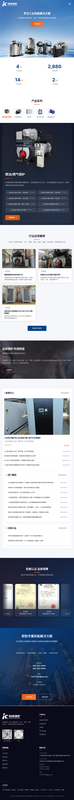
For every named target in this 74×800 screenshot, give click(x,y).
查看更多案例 (37, 328)
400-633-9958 (39, 666)
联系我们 (5, 767)
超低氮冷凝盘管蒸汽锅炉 (54, 204)
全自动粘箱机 (6, 790)
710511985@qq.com (39, 677)
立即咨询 (37, 24)
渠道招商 (5, 764)
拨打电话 (45, 697)
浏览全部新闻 (65, 393)
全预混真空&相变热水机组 (54, 210)
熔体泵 (27, 790)
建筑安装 (57, 790)
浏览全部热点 (62, 475)
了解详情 (11, 217)
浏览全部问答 (62, 528)
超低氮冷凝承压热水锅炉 (22, 210)
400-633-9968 (39, 668)
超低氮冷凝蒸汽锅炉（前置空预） (22, 192)
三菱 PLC (51, 790)
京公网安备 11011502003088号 (56, 796)
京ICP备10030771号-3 (39, 796)
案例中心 (5, 760)
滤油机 (14, 790)
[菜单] (70, 3)
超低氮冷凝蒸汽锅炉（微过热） (54, 198)
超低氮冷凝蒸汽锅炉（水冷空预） (22, 198)
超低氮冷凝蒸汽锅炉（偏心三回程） (21, 204)
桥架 (62, 790)
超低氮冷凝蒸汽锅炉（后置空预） (54, 192)
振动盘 (37, 790)
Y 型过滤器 (20, 790)
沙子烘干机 (43, 790)
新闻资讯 (5, 757)
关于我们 (5, 753)
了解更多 (9, 370)
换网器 (32, 790)
